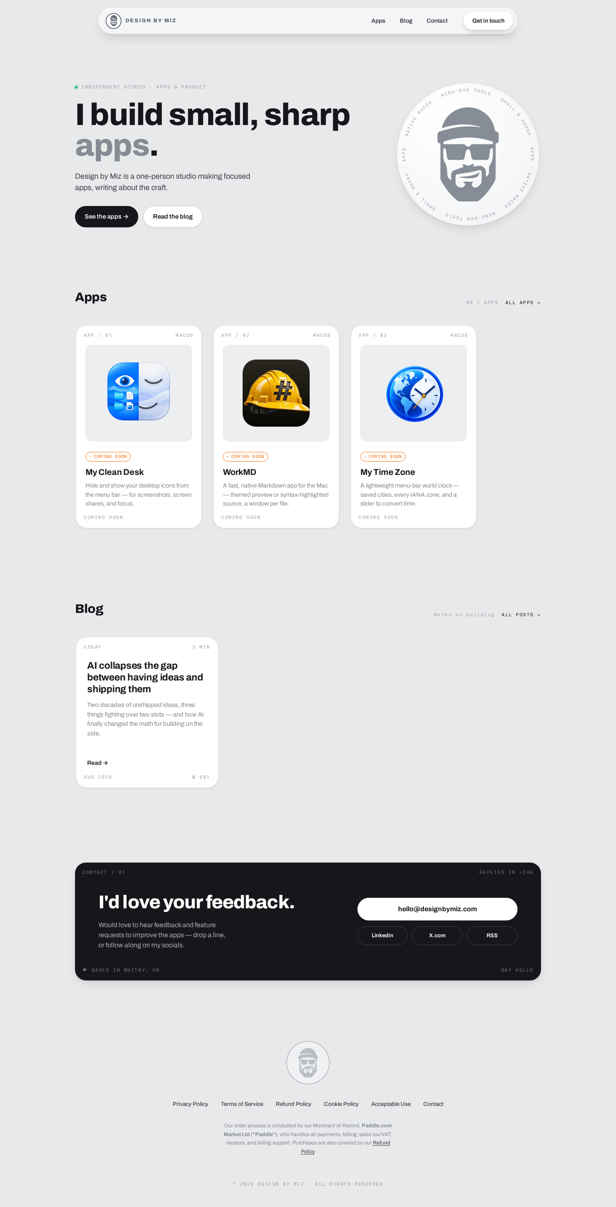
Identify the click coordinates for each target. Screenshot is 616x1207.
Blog (406, 21)
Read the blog (173, 216)
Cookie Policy (341, 1104)
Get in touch (488, 21)
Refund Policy (293, 1104)
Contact (437, 21)
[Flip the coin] (468, 154)
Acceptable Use (391, 1104)
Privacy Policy (190, 1104)
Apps (378, 21)
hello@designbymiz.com (437, 908)
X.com (437, 935)
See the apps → (107, 216)
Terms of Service (242, 1104)
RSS (492, 935)
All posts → (521, 615)
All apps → (523, 302)
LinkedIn (382, 935)
